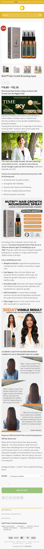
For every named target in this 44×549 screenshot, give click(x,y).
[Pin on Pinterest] (18, 498)
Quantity (4, 476)
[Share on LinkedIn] (22, 498)
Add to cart (21, 490)
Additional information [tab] (11, 514)
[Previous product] (7, 82)
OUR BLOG (7, 530)
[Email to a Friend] (14, 498)
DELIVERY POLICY (26, 528)
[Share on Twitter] (10, 498)
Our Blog (28, 543)
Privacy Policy (21, 542)
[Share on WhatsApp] (3, 498)
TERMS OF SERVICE (10, 528)
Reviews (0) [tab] (6, 518)
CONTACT (20, 526)
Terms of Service (34, 542)
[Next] (39, 43)
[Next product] (3, 82)
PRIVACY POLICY (33, 526)
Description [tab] (6, 510)
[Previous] (5, 43)
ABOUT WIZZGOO (8, 526)
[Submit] (40, 15)
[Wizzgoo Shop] (22, 8)
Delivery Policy (18, 543)
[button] (3, 8)
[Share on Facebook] (7, 498)
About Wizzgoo (9, 542)
